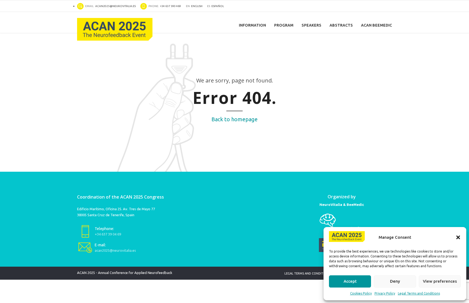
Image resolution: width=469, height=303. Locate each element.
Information (252, 25)
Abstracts (341, 25)
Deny (395, 281)
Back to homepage (234, 119)
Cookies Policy (361, 293)
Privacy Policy (385, 293)
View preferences (440, 281)
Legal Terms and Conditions (419, 293)
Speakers (311, 25)
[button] (458, 237)
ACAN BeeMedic (376, 25)
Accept (350, 281)
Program (283, 25)
